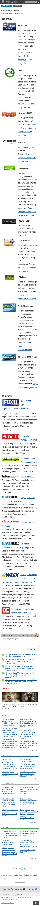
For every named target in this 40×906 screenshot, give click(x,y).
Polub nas (31, 889)
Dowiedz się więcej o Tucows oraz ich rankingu (27, 157)
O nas (3, 875)
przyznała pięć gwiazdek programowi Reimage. (27, 295)
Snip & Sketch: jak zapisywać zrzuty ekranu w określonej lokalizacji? (29, 801)
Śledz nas (18, 889)
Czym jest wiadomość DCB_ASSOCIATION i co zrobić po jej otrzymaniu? (10, 833)
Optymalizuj (34, 822)
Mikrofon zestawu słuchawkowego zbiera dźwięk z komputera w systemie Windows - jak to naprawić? (21, 681)
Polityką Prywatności (7, 903)
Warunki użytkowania (15, 875)
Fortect (4, 759)
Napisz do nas (20, 882)
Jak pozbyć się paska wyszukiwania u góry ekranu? (27, 766)
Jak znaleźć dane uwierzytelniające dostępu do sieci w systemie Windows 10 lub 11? (10, 791)
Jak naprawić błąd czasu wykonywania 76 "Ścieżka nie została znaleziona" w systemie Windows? (19, 668)
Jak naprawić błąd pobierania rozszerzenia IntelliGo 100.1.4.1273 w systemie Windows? (19, 661)
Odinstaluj (34, 778)
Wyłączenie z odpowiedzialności (14, 879)
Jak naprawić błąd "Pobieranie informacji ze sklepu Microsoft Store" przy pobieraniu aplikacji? (19, 675)
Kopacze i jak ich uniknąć (29, 704)
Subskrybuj (17, 5)
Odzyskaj (34, 858)
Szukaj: (21, 2)
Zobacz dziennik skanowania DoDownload (27, 267)
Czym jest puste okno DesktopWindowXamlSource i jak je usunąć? (29, 789)
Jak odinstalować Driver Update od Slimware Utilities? (28, 774)
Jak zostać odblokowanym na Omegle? (8, 842)
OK (36, 903)
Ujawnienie (31, 879)
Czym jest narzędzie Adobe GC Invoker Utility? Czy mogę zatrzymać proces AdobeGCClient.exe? (29, 814)
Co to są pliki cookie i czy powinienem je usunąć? (10, 705)
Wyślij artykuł (7, 5)
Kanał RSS (6, 889)
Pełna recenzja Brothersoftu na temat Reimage (27, 211)
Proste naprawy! (27, 477)
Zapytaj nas (7, 635)
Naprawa (35, 750)
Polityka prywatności (31, 875)
